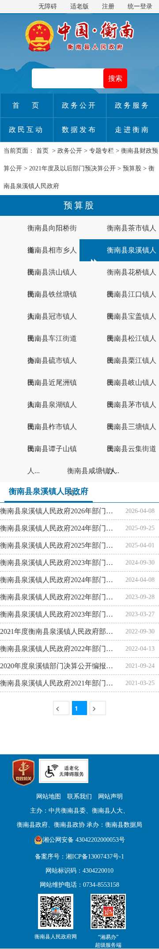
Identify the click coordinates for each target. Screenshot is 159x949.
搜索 (115, 78)
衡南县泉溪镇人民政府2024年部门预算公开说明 (62, 580)
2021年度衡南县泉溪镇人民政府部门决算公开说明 (62, 631)
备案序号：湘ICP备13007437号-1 (79, 856)
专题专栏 (101, 150)
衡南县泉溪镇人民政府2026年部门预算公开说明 (62, 511)
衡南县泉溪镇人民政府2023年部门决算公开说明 (62, 562)
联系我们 (79, 796)
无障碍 (47, 6)
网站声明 (110, 796)
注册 (108, 6)
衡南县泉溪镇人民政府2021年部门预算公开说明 (62, 683)
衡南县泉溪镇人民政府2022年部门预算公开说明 (62, 648)
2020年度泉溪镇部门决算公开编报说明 (60, 666)
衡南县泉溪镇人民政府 (48, 491)
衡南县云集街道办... (131, 459)
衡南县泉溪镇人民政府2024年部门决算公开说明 (62, 528)
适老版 (79, 6)
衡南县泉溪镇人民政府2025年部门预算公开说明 (62, 545)
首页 (42, 150)
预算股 (132, 168)
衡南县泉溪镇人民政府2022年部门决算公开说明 (62, 597)
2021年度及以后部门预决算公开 (72, 168)
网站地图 (48, 796)
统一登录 (140, 6)
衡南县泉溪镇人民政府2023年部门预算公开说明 (62, 614)
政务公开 (69, 150)
